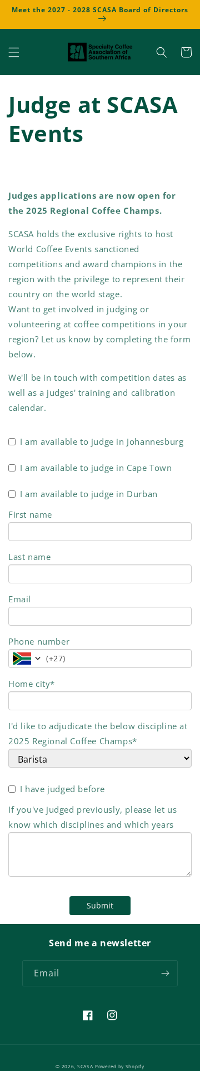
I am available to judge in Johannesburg (101, 441)
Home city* (31, 683)
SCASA (85, 1066)
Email (19, 599)
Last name (29, 556)
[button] (14, 52)
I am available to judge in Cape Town (96, 467)
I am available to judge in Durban (89, 493)
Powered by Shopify (119, 1066)
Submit (100, 905)
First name (30, 514)
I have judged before (62, 788)
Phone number (38, 641)
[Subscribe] (165, 973)
